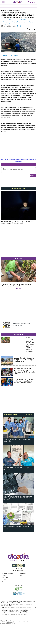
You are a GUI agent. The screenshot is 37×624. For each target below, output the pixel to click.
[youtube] (23, 560)
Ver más (28, 414)
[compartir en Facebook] (27, 29)
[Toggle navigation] (3, 2)
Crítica (4, 576)
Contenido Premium (19, 188)
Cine (21, 576)
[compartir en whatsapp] (32, 29)
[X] (21, 560)
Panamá (15, 55)
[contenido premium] (18, 565)
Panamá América (7, 573)
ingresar (32, 2)
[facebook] (18, 560)
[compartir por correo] (34, 29)
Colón (10, 55)
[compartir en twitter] (29, 29)
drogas (5, 55)
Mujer (4, 580)
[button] (3, 274)
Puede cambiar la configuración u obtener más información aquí (15, 613)
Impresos (23, 573)
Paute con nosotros (18, 570)
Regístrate (18, 568)
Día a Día (5, 578)
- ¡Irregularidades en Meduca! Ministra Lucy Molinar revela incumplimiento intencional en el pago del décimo (18, 22)
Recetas (4, 582)
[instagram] (26, 560)
